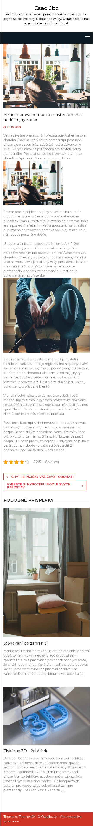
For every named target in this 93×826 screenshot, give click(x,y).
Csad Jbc (46, 8)
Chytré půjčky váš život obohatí (42, 477)
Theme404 (27, 817)
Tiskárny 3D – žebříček (25, 751)
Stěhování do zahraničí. (25, 643)
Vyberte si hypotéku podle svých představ (39, 485)
